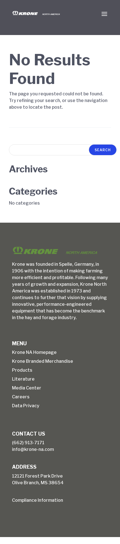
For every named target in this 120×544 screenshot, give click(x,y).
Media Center (26, 388)
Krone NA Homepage (34, 352)
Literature (23, 379)
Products (22, 370)
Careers (21, 396)
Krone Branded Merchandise (42, 361)
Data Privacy (25, 405)
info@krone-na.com (33, 449)
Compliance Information (37, 500)
